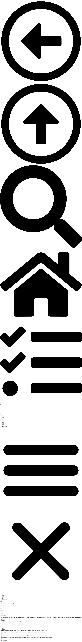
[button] (41, 510)
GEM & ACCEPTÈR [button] (4, 640)
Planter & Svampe (4, 426)
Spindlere (3, 597)
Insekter (3, 593)
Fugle (2, 421)
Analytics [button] (2, 633)
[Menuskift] (0, 414)
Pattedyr (3, 422)
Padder (3, 423)
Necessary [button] (2, 618)
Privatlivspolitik (2, 610)
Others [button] (2, 638)
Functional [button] (2, 628)
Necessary (3, 619)
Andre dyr (3, 425)
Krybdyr (3, 424)
